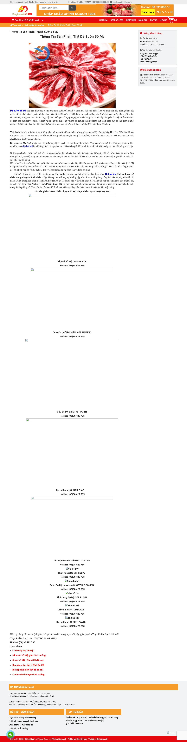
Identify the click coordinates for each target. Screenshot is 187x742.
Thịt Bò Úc (81, 717)
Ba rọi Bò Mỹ (63, 622)
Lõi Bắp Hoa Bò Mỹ (64, 560)
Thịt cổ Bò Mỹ (65, 261)
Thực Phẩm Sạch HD (103, 634)
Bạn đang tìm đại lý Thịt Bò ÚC (28, 665)
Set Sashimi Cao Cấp (94, 720)
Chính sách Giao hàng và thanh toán (23, 721)
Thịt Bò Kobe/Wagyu (97, 717)
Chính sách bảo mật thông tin (21, 725)
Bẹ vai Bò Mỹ (63, 490)
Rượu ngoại (102, 739)
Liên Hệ (163, 20)
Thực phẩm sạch (59, 739)
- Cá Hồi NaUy (145, 59)
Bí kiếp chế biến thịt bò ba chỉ (28, 669)
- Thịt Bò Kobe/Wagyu (149, 53)
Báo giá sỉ (149, 12)
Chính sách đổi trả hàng (18, 728)
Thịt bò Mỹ (60, 174)
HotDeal (103, 20)
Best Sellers (117, 20)
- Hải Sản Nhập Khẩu (148, 62)
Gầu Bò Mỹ (62, 411)
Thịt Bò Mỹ (70, 717)
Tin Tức (153, 20)
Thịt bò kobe (123, 174)
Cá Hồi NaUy (113, 717)
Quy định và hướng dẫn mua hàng (22, 718)
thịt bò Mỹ (27, 146)
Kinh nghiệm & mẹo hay (34, 25)
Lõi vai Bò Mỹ (65, 609)
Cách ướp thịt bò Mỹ (22, 650)
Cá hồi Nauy (30, 739)
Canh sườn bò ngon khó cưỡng (28, 674)
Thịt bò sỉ (92, 739)
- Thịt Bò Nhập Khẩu (148, 56)
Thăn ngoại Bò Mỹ (67, 572)
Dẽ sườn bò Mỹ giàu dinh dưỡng (29, 655)
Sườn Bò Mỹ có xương (61, 585)
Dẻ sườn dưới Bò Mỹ (63, 332)
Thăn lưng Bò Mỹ (66, 597)
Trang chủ (16, 25)
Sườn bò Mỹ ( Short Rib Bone (27, 660)
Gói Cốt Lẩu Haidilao (74, 723)
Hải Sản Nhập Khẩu (74, 720)
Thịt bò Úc (110, 174)
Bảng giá (142, 20)
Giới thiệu (131, 20)
